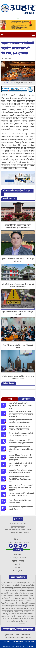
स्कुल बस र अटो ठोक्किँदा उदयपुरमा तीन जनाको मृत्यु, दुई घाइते (18, 313)
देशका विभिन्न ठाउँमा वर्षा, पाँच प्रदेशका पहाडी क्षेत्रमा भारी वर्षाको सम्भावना (20, 421)
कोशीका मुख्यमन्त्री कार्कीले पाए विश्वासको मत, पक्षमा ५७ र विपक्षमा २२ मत (18, 377)
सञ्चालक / (15, 561)
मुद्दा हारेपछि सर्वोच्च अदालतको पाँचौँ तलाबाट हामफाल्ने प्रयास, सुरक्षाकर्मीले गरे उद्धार (18, 226)
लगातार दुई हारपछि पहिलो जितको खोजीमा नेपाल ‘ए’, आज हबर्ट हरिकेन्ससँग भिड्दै (21, 449)
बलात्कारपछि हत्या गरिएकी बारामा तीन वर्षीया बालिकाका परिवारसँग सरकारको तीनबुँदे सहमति (20, 457)
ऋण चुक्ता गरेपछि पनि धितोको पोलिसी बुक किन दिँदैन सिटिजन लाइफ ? (20, 464)
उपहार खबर (7, 58)
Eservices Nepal (27, 646)
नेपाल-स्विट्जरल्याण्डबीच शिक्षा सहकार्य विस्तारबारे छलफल (18, 346)
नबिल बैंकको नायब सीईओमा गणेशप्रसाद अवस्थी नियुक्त (21, 508)
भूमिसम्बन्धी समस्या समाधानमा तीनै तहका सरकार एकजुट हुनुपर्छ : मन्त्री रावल (21, 441)
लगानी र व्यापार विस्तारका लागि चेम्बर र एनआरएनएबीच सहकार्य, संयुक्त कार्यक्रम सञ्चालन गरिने (21, 414)
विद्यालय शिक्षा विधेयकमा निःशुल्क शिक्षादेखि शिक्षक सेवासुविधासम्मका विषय (20, 479)
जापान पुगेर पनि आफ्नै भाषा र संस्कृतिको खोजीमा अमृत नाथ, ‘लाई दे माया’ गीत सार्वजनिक (21, 487)
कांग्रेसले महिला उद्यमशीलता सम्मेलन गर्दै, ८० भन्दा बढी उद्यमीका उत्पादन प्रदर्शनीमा (18, 285)
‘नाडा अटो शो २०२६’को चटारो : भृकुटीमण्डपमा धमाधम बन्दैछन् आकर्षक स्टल (20, 406)
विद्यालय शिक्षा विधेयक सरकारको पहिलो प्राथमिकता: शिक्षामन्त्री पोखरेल (21, 434)
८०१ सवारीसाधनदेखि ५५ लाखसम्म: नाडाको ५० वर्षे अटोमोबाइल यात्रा (19, 428)
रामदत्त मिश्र (18, 564)
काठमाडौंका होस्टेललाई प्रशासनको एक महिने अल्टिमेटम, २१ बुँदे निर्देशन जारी (20, 471)
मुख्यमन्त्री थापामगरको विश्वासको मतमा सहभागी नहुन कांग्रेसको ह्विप (18, 260)
